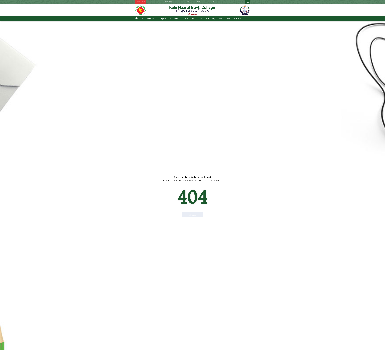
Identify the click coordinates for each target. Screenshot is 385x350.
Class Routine (236, 19)
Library (200, 19)
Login (247, 2)
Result (221, 19)
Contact (227, 19)
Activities (184, 19)
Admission (176, 19)
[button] (167, 2)
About (142, 19)
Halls (192, 19)
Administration (152, 19)
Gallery (213, 19)
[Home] (136, 18)
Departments (165, 19)
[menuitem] (245, 2)
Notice (207, 19)
